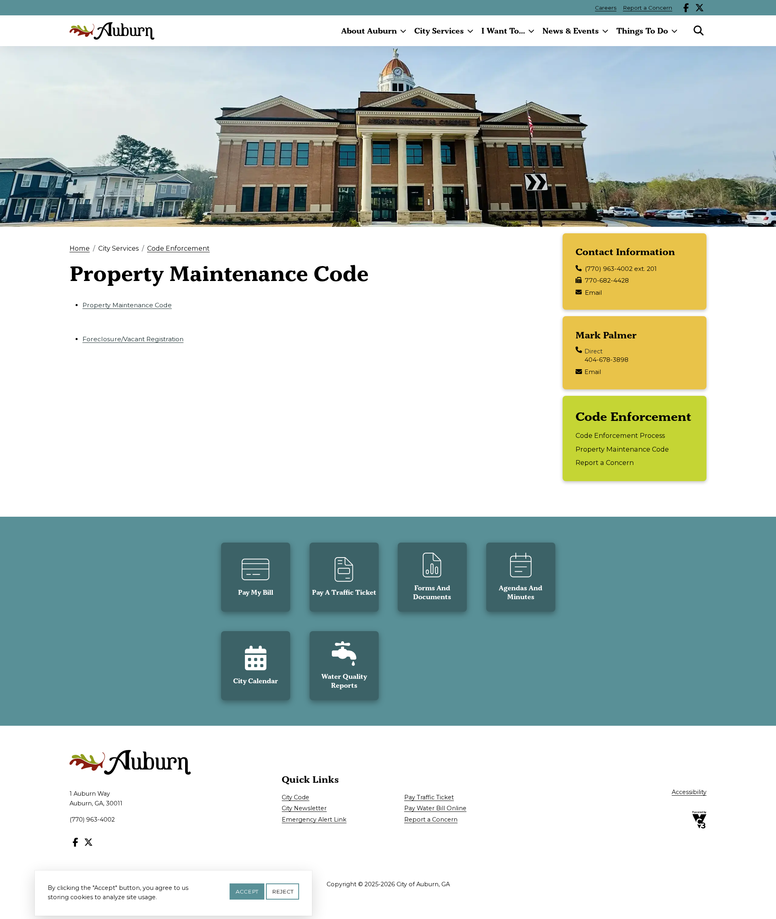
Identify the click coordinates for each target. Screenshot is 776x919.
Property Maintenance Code (127, 305)
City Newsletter (304, 808)
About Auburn (369, 31)
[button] (255, 577)
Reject (282, 891)
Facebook (686, 8)
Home (80, 248)
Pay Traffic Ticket (429, 797)
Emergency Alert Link (314, 819)
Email (593, 292)
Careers (605, 7)
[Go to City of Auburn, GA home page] (112, 30)
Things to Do (642, 31)
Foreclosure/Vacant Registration (132, 339)
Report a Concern (647, 7)
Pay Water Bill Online (435, 808)
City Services (439, 31)
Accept (247, 891)
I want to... (503, 31)
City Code (295, 797)
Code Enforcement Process (620, 435)
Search (698, 31)
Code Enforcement (178, 248)
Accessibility (689, 792)
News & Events (570, 31)
